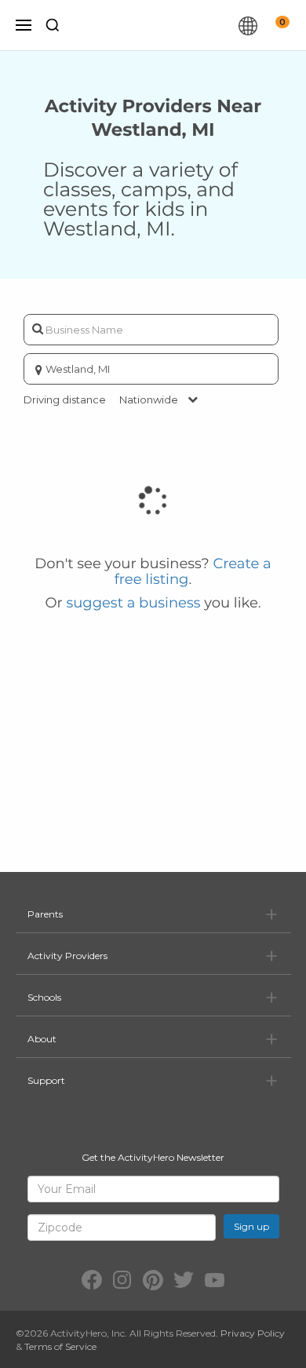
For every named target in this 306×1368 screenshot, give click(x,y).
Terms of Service (60, 1346)
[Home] (156, 25)
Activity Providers (67, 955)
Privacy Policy (252, 1333)
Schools (44, 997)
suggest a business (133, 602)
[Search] (52, 25)
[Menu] (23, 25)
